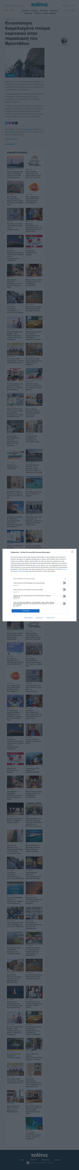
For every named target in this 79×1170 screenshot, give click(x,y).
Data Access (39, 617)
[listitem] (39, 579)
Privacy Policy (50, 617)
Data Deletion (28, 617)
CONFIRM (25, 611)
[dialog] (39, 585)
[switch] (63, 583)
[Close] (73, 552)
